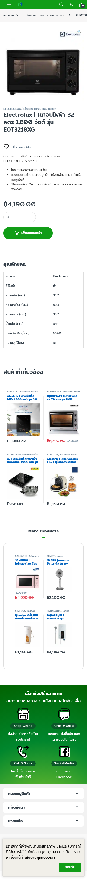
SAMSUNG (21, 556)
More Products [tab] (43, 531)
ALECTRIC (13, 391)
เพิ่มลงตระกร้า (31, 232)
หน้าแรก (8, 15)
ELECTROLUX (12, 109)
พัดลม (60, 556)
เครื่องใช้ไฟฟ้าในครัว (25, 612)
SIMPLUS (20, 611)
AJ (8, 454)
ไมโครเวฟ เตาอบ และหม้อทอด (43, 15)
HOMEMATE (54, 391)
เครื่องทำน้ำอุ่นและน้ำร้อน (58, 612)
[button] (79, 32)
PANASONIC (54, 611)
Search (61, 4)
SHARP (51, 556)
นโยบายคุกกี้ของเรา (40, 857)
